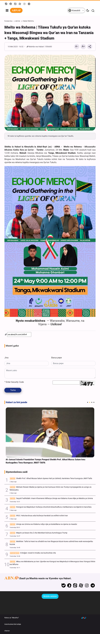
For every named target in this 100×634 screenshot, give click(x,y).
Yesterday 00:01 (15, 527)
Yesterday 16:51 (15, 502)
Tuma (13, 390)
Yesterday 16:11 (15, 568)
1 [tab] (87, 402)
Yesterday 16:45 (15, 547)
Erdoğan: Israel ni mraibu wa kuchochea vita (33, 553)
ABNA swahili (38, 10)
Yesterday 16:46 (15, 556)
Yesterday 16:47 (15, 536)
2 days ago (13, 482)
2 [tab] (89, 402)
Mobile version (50, 596)
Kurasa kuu (8, 21)
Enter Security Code (14, 382)
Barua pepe (56, 357)
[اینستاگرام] (87, 585)
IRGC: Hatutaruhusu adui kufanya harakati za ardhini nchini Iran (39, 516)
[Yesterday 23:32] (50, 432)
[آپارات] (81, 585)
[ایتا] (75, 585)
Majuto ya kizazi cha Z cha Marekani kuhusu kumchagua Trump (38, 533)
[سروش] (69, 585)
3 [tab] (91, 402)
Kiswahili (75, 10)
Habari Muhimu (28, 21)
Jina (6, 357)
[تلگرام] (93, 585)
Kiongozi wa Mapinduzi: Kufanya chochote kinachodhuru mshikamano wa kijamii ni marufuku (51, 507)
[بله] (63, 585)
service (17, 21)
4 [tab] (93, 402)
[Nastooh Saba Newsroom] (85, 617)
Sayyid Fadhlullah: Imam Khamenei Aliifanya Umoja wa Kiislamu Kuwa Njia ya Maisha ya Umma (51, 498)
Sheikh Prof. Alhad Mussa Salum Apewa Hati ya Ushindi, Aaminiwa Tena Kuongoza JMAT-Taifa (51, 478)
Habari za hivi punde (16, 402)
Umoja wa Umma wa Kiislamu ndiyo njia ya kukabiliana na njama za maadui (43, 524)
